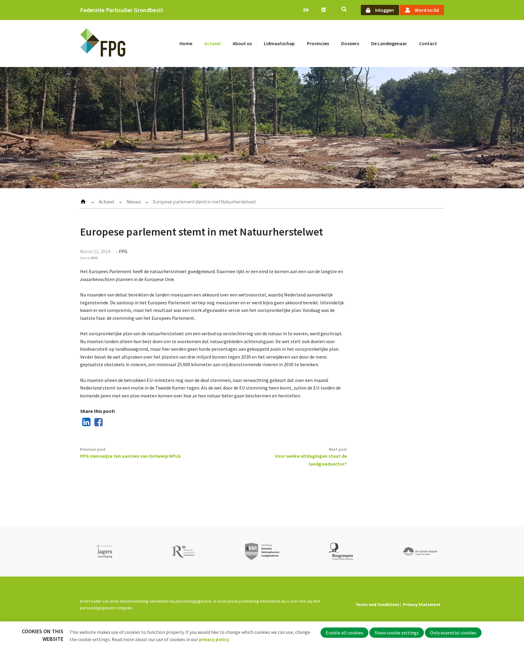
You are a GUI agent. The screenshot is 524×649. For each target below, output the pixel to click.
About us (242, 43)
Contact (428, 43)
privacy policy (214, 639)
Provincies (318, 43)
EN (306, 10)
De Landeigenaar (389, 43)
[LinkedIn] (85, 422)
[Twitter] (109, 422)
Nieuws (134, 202)
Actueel (212, 43)
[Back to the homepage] (103, 43)
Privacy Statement (422, 604)
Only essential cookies (453, 633)
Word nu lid (427, 10)
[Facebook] (97, 422)
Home (186, 43)
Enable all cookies (344, 633)
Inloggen (384, 10)
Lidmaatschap (279, 43)
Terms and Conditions (377, 604)
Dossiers (350, 43)
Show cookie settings (397, 633)
